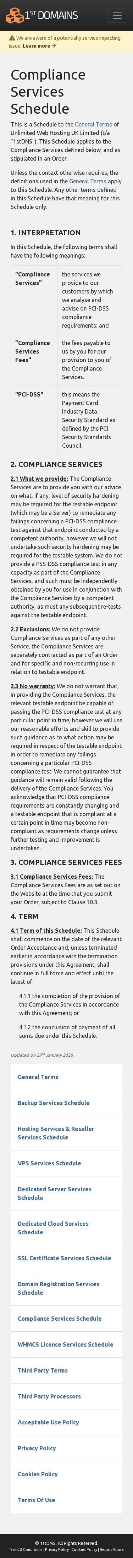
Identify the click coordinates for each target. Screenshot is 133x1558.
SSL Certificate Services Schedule (64, 1258)
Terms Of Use (36, 1500)
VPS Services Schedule (49, 1163)
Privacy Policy (37, 1448)
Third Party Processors (49, 1396)
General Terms (93, 124)
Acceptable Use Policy (48, 1422)
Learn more (37, 46)
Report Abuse (112, 1549)
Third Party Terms (43, 1370)
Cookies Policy (38, 1474)
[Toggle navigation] (117, 16)
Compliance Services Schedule (60, 1318)
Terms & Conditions (26, 1549)
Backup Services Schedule (54, 1103)
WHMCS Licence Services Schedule (65, 1344)
